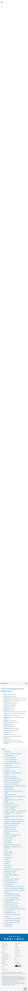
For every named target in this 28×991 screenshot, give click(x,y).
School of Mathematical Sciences (12, 893)
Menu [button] (2, 2)
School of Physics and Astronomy (12, 903)
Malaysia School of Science (10, 871)
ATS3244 (6, 738)
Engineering (7, 833)
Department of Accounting (10, 771)
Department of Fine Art (9, 803)
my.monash (4, 962)
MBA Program (8, 867)
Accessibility (4, 977)
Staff (3, 966)
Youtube (20, 939)
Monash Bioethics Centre (10, 873)
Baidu (23, 939)
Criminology (7, 769)
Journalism (7, 859)
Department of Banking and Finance (12, 778)
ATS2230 (6, 713)
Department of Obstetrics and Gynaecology (14, 821)
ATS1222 (6, 696)
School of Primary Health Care (11, 904)
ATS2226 (6, 709)
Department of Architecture (10, 776)
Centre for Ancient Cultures (10, 757)
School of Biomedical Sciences (11, 882)
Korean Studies (8, 861)
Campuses (17, 946)
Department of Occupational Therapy (12, 823)
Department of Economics (10, 794)
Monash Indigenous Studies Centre (12, 875)
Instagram (5, 939)
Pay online (4, 946)
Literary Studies (8, 865)
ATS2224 (6, 705)
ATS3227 (6, 728)
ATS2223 (6, 703)
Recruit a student (5, 955)
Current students (5, 964)
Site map (16, 960)
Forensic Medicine (8, 838)
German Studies (8, 842)
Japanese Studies (8, 857)
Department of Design (9, 789)
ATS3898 (6, 742)
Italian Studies (8, 855)
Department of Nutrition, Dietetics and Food (14, 819)
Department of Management (11, 807)
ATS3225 (6, 724)
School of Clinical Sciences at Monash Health (14, 886)
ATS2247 (6, 715)
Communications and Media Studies (12, 767)
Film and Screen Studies (10, 836)
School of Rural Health (9, 910)
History (6, 849)
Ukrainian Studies (8, 926)
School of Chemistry (9, 884)
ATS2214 (6, 702)
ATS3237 (6, 732)
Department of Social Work (10, 829)
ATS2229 (6, 711)
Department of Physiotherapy (11, 825)
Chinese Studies (8, 765)
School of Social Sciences (10, 912)
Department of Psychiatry (10, 827)
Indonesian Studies (9, 853)
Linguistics (7, 863)
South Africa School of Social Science (13, 920)
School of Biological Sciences (11, 880)
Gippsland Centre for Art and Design (12, 844)
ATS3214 (6, 722)
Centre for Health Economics (11, 759)
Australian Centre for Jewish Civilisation (13, 753)
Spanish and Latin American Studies (12, 922)
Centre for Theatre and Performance (12, 763)
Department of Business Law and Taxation (14, 780)
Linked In (7, 939)
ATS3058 (6, 720)
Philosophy (7, 877)
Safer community (5, 959)
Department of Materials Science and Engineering (15, 810)
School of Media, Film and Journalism (13, 895)
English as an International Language (12, 834)
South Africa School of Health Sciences (13, 918)
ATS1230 (6, 700)
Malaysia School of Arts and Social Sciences (14, 869)
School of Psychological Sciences (12, 906)
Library (3, 950)
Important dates (4, 944)
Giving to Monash (5, 969)
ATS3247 (6, 740)
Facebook (12, 939)
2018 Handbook (4, 683)
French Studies (8, 840)
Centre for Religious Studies (10, 761)
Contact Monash (18, 950)
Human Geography (9, 851)
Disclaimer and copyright (11, 977)
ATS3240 (6, 734)
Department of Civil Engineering (11, 784)
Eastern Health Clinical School (11, 831)
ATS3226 (6, 726)
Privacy (17, 977)
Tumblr (17, 939)
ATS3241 (6, 736)
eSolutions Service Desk (11, 973)
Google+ (15, 939)
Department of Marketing (10, 808)
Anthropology (7, 751)
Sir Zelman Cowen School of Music (12, 914)
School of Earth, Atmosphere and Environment (14, 888)
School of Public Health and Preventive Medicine (15, 908)
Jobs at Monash (5, 953)
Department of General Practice (11, 805)
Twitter (10, 939)
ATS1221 (6, 694)
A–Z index (17, 948)
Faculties (16, 944)
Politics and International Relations (12, 878)
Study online (4, 960)
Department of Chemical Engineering (12, 782)
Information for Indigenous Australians (8, 984)
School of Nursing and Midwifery (11, 897)
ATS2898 (6, 717)
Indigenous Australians (6, 957)
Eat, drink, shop (4, 948)
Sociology (7, 916)
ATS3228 (6, 730)
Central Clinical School (9, 755)
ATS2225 (6, 707)
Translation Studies (9, 924)
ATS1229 (6, 698)
